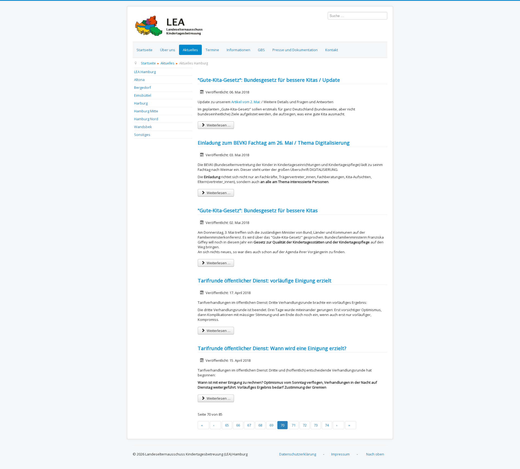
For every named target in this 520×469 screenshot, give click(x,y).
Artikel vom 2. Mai (245, 101)
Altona (139, 79)
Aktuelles (190, 49)
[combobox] (357, 15)
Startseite (144, 49)
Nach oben (375, 454)
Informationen (238, 49)
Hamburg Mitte (146, 111)
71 (293, 425)
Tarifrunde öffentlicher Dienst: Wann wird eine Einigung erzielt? (272, 348)
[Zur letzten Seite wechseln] (350, 425)
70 (282, 425)
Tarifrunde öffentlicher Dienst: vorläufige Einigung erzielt (265, 280)
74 (327, 425)
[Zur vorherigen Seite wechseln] (215, 425)
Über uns (167, 49)
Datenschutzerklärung (297, 454)
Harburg (141, 103)
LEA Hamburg (145, 71)
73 (316, 425)
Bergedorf (142, 87)
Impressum (340, 454)
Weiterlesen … (218, 125)
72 (305, 425)
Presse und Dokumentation (295, 49)
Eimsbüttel (142, 95)
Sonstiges (142, 134)
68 (260, 425)
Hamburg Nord (146, 118)
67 (249, 425)
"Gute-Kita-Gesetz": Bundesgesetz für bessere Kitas (258, 210)
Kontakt (331, 49)
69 (271, 425)
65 (227, 425)
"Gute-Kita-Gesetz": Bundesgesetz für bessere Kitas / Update (269, 80)
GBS (261, 49)
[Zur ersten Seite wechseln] (203, 425)
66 (238, 425)
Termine (212, 49)
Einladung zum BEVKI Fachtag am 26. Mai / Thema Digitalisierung (274, 142)
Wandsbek (143, 126)
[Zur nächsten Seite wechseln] (338, 425)
